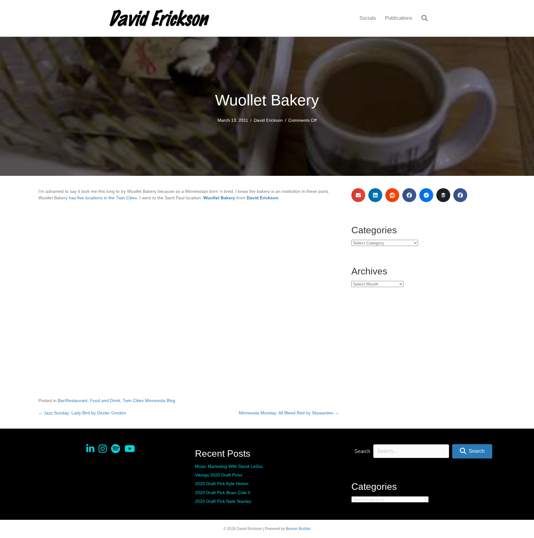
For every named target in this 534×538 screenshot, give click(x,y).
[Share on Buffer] (443, 195)
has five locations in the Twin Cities (103, 197)
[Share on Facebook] (409, 195)
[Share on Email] (358, 195)
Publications (398, 18)
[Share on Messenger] (426, 195)
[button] (472, 451)
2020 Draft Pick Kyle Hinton (221, 483)
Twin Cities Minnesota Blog (149, 400)
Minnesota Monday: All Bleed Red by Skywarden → (289, 412)
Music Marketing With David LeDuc (229, 466)
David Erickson (268, 120)
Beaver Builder (298, 529)
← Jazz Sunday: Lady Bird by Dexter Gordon (82, 412)
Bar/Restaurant (72, 400)
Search (362, 451)
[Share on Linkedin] (375, 195)
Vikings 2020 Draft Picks (218, 474)
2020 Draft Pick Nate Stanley (223, 501)
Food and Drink (105, 400)
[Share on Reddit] (392, 195)
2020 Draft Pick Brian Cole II (222, 492)
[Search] (421, 18)
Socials (367, 18)
